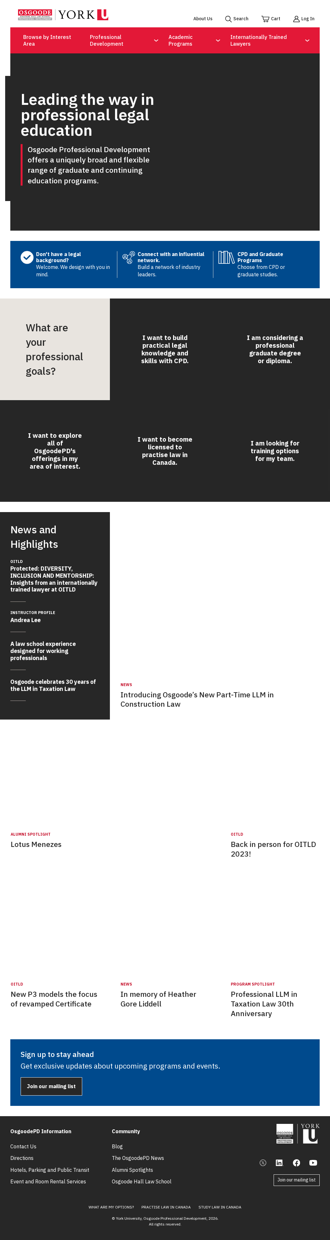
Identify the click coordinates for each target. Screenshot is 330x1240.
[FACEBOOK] (296, 1162)
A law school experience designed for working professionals (43, 650)
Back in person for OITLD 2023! (273, 849)
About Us (202, 19)
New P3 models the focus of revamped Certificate (54, 998)
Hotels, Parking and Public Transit (49, 1170)
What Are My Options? (111, 1207)
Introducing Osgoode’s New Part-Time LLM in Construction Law (197, 699)
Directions (22, 1158)
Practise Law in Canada (166, 1207)
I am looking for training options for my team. (275, 451)
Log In (308, 19)
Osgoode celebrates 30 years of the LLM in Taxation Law (53, 685)
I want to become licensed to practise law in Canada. (165, 451)
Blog (117, 1146)
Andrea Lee (32, 617)
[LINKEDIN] (279, 1162)
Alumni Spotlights (132, 1170)
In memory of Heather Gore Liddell (158, 998)
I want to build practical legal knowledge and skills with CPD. (165, 349)
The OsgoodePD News (138, 1158)
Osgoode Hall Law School (141, 1181)
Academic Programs (180, 40)
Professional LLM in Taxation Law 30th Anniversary (264, 1003)
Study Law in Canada (220, 1207)
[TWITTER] (263, 1162)
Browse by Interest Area (47, 40)
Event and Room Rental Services (48, 1181)
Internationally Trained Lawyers (258, 40)
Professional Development (106, 40)
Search (240, 19)
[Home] (63, 18)
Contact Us (23, 1146)
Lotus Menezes (36, 844)
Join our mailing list (51, 1086)
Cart (275, 19)
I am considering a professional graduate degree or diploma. (275, 349)
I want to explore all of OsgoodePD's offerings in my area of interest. (55, 451)
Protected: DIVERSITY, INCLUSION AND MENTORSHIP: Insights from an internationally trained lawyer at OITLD (54, 576)
